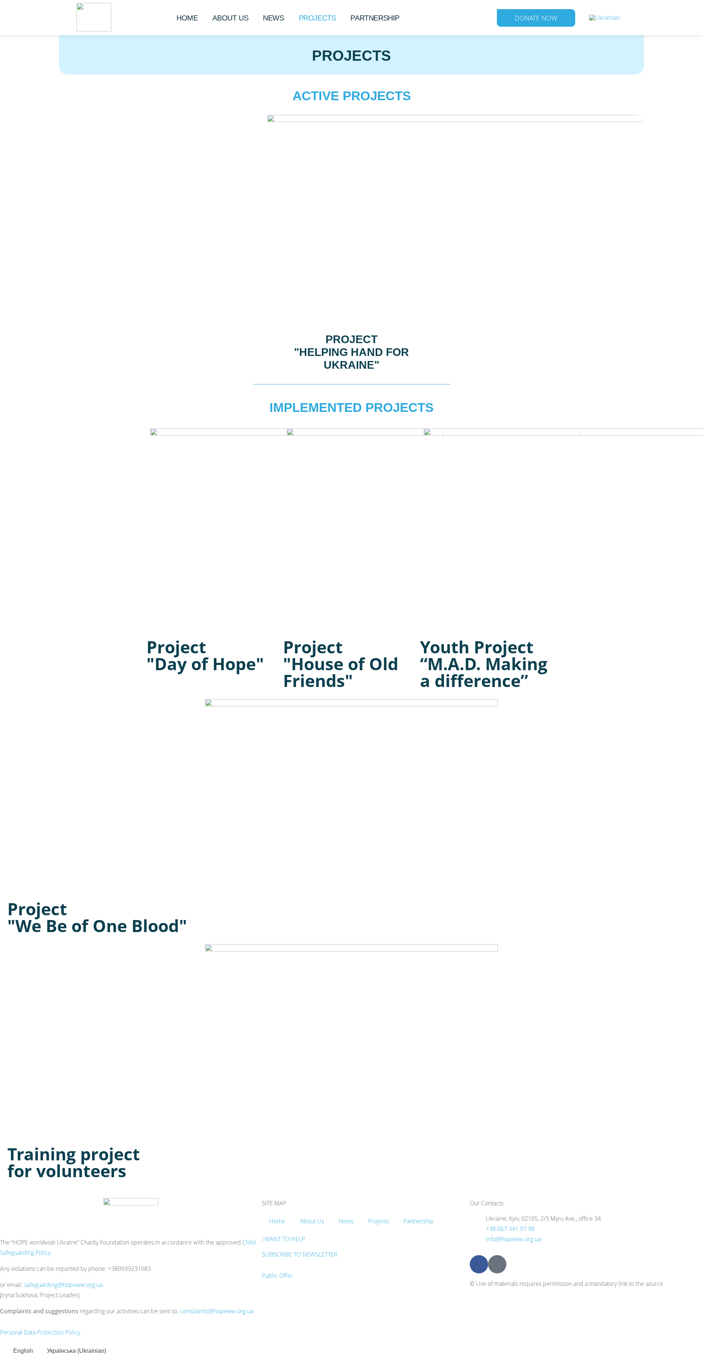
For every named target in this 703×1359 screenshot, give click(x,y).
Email (268, 637)
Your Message (281, 672)
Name (267, 601)
